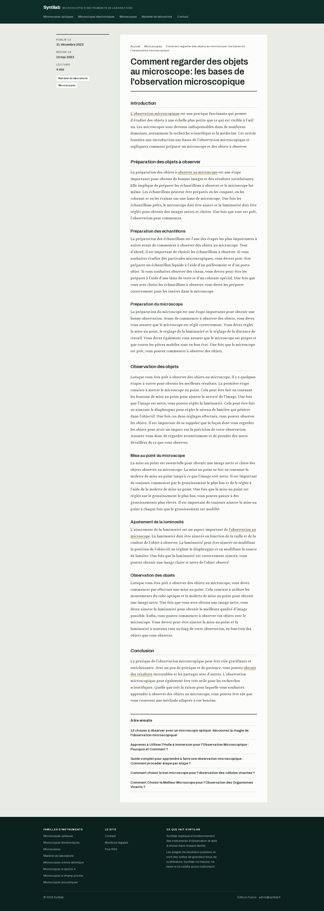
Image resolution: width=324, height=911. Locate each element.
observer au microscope (198, 172)
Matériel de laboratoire (157, 16)
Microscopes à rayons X (59, 869)
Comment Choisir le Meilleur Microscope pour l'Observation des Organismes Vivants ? (191, 785)
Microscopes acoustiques (60, 882)
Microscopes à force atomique (63, 862)
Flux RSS (111, 849)
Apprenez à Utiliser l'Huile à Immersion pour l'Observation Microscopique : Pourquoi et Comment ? (189, 747)
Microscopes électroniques (96, 16)
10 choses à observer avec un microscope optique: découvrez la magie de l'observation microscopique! (189, 733)
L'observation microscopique (155, 114)
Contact (182, 16)
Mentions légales (116, 842)
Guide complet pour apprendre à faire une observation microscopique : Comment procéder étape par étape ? (186, 761)
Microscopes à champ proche (63, 875)
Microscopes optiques (58, 16)
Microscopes (128, 16)
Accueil (135, 46)
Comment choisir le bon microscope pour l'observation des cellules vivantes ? (192, 773)
